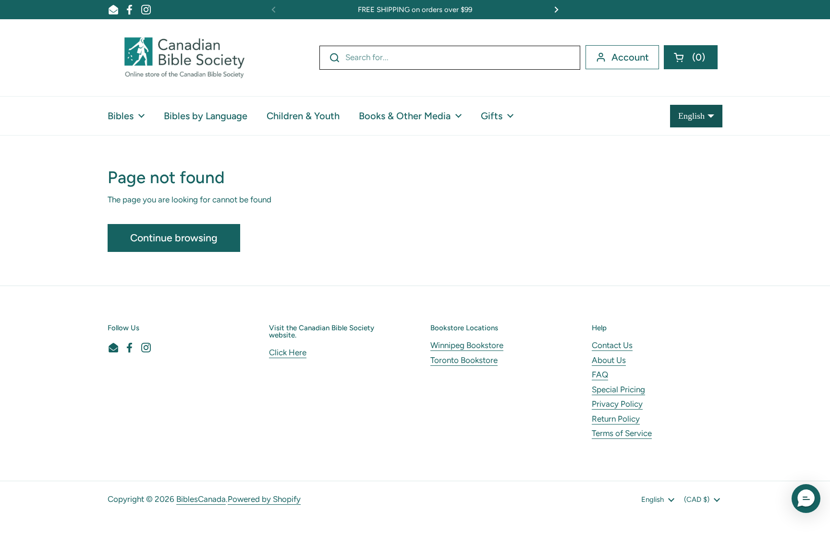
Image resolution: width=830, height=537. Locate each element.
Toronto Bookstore (464, 360)
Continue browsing (174, 238)
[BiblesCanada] (184, 58)
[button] (691, 57)
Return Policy (616, 419)
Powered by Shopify (264, 499)
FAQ (600, 374)
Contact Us (612, 345)
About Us (609, 360)
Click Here (287, 352)
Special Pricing (618, 389)
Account (630, 57)
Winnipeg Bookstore (466, 345)
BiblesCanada (201, 499)
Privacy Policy (617, 404)
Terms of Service (622, 433)
